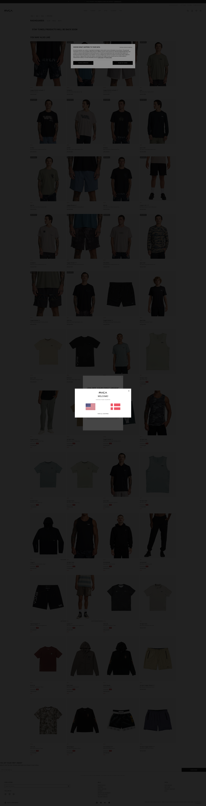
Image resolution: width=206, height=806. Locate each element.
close (129, 390)
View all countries (103, 413)
